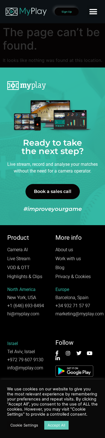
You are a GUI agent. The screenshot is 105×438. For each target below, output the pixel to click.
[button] (93, 11)
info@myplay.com (25, 368)
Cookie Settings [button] (24, 425)
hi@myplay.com (23, 313)
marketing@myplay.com (79, 313)
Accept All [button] (56, 425)
